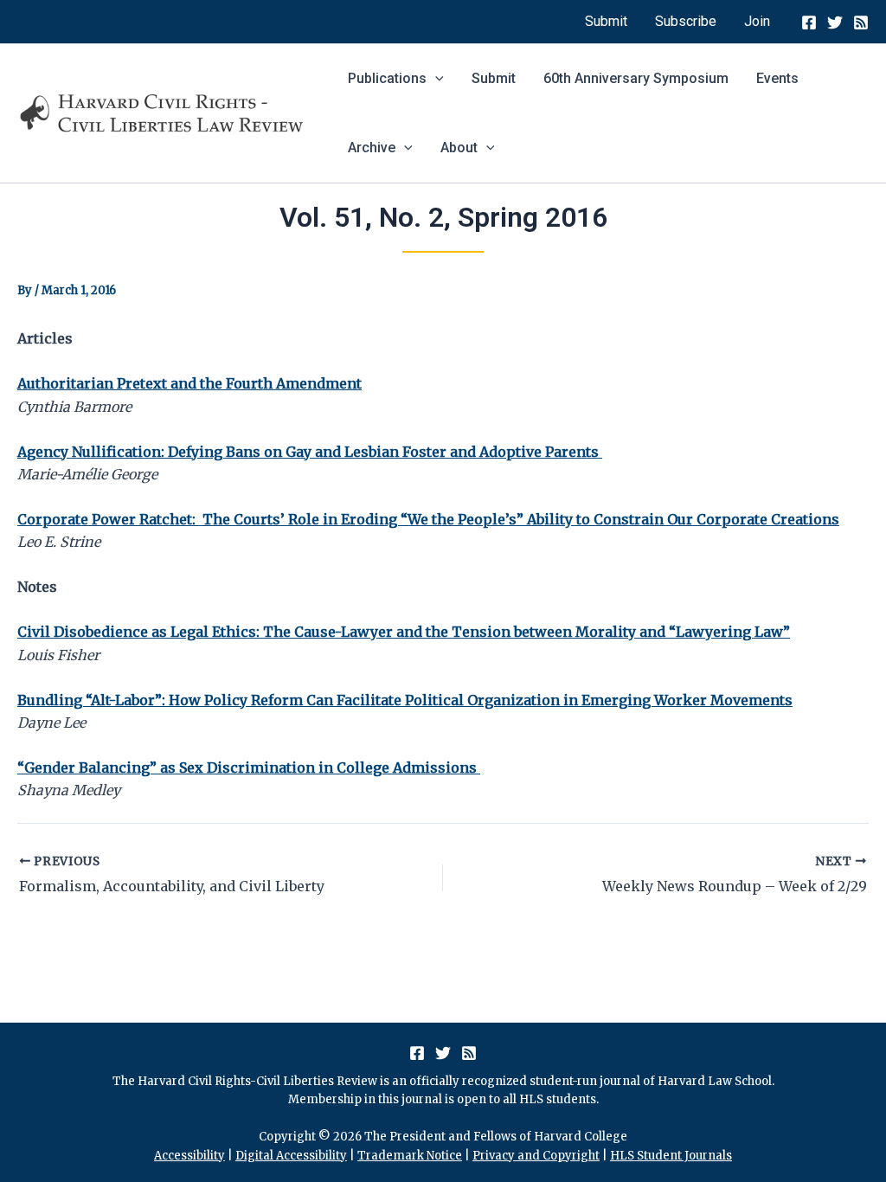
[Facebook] (809, 22)
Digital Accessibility (291, 1155)
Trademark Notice (409, 1155)
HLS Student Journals (671, 1155)
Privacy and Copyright (536, 1155)
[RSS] (861, 22)
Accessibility (189, 1155)
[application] (435, 78)
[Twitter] (835, 22)
